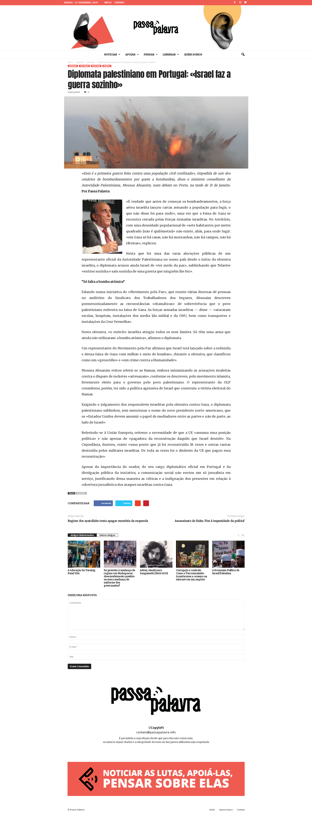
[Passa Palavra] (156, 28)
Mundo (107, 66)
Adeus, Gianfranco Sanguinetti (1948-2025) (154, 572)
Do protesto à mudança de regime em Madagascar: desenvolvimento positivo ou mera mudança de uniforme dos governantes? (119, 578)
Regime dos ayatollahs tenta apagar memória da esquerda (108, 521)
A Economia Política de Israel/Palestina (225, 572)
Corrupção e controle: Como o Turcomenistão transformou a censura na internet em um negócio (191, 575)
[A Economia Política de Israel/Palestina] (228, 554)
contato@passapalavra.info (156, 732)
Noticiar (110, 54)
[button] (243, 54)
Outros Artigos (107, 535)
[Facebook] (235, 2)
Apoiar (130, 54)
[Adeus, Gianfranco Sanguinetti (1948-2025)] (156, 554)
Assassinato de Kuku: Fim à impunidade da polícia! (209, 521)
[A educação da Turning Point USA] (84, 554)
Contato (119, 2)
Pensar (149, 54)
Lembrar (169, 54)
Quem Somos (193, 54)
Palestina (81, 493)
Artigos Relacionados (82, 535)
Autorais (91, 62)
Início (108, 2)
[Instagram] (240, 2)
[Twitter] (245, 2)
